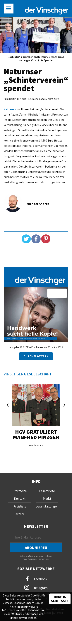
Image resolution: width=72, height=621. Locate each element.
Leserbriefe (47, 491)
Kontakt (19, 498)
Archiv (20, 514)
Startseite (20, 491)
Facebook (40, 579)
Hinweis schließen (59, 599)
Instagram (40, 588)
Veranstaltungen (47, 506)
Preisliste (19, 506)
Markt (47, 498)
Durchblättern (36, 356)
